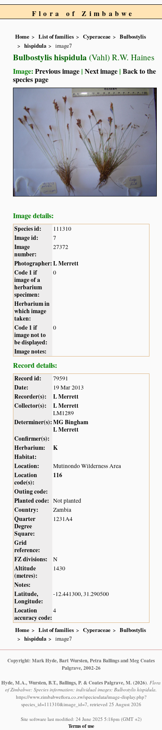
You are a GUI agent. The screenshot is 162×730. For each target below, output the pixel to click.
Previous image (57, 71)
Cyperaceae (97, 36)
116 (57, 475)
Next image (101, 71)
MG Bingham (70, 422)
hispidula (35, 45)
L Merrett (66, 263)
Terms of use (81, 726)
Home (22, 36)
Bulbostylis (133, 36)
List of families (56, 36)
